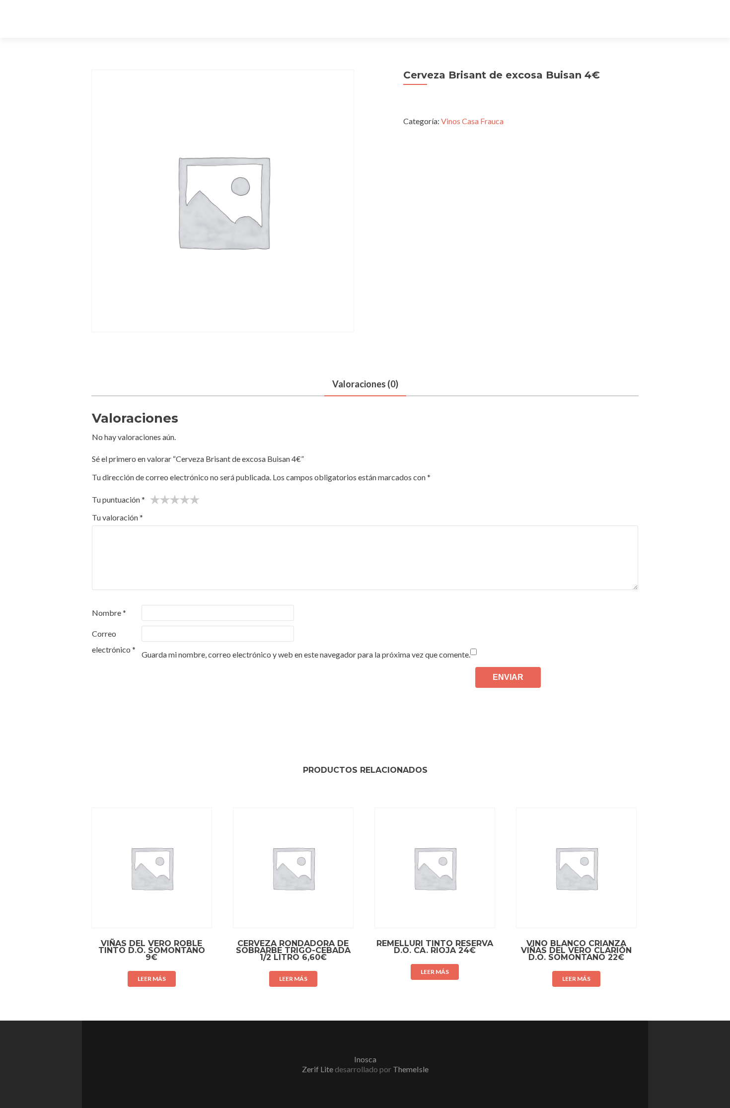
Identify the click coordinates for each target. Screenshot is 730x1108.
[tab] (365, 384)
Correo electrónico (114, 641)
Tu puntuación (118, 499)
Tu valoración (117, 517)
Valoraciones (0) (365, 383)
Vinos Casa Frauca (472, 121)
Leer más (152, 978)
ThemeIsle (411, 1069)
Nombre (109, 612)
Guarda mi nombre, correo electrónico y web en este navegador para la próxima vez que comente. (306, 654)
